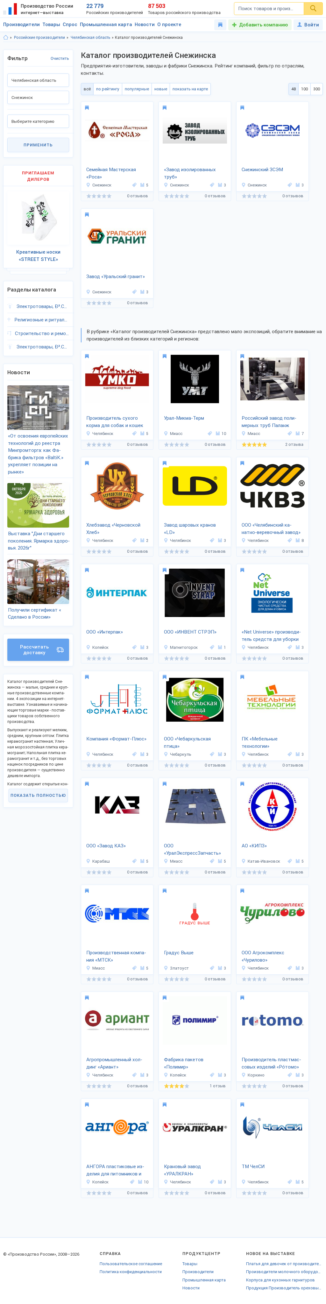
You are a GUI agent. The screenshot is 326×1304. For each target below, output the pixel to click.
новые (160, 89)
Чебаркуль (180, 754)
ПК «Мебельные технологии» (260, 742)
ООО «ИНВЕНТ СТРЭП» (190, 632)
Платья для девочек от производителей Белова (284, 1263)
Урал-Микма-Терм (184, 418)
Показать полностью (38, 795)
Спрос (70, 24)
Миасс (176, 433)
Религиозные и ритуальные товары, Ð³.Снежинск (41, 320)
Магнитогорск (184, 647)
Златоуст (179, 968)
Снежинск (101, 185)
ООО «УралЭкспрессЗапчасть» (192, 849)
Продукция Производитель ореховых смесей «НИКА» (284, 1288)
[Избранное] (220, 24)
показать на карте (190, 89)
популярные (137, 89)
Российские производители (39, 37)
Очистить (60, 58)
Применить (38, 145)
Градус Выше (179, 953)
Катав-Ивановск (264, 861)
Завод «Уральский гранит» (115, 276)
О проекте (169, 24)
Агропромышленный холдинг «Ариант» (114, 1063)
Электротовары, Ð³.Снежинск (42, 306)
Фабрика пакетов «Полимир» (183, 1063)
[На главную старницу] (5, 37)
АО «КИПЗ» (254, 846)
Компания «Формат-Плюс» (116, 739)
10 (224, 433)
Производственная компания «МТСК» (116, 956)
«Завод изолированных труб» (190, 173)
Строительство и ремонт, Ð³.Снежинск (42, 333)
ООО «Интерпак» (104, 632)
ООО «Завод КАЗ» (106, 846)
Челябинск (102, 433)
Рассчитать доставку (34, 650)
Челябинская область (90, 37)
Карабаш (101, 861)
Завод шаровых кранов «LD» (190, 528)
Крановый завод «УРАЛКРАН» (182, 1170)
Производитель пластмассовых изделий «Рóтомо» (271, 1063)
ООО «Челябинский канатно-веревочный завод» (271, 528)
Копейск (100, 647)
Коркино (256, 1075)
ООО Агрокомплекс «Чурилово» (263, 956)
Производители (21, 24)
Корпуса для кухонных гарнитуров (280, 1280)
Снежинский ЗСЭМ (262, 169)
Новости (145, 24)
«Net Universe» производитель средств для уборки (271, 635)
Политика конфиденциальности (131, 1271)
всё (87, 89)
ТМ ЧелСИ (253, 1166)
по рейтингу (107, 89)
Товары (51, 24)
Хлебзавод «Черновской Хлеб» (113, 528)
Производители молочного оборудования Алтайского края (284, 1271)
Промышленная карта (106, 24)
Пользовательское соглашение (131, 1263)
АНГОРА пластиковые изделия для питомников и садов (115, 1171)
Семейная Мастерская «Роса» (111, 173)
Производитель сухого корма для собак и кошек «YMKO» (114, 422)
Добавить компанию (263, 25)
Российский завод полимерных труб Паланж (269, 421)
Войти (311, 25)
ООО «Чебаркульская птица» (187, 742)
